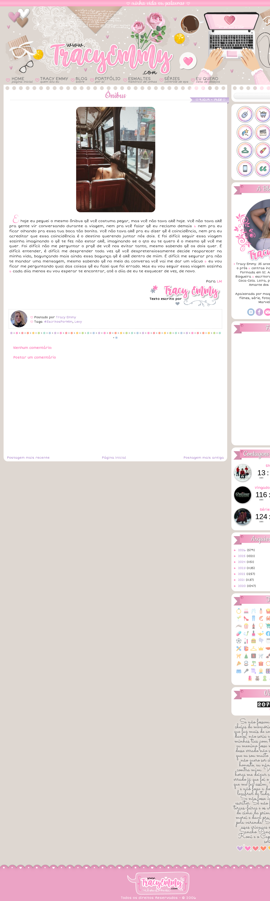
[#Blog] (245, 114)
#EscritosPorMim (58, 322)
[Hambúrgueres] (253, 643)
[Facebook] (259, 315)
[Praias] (253, 665)
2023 (242, 568)
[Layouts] (239, 651)
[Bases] (261, 613)
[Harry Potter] (261, 643)
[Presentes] (261, 665)
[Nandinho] (239, 658)
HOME (22, 79)
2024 (242, 562)
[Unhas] (250, 680)
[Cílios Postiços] (239, 628)
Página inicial (114, 457)
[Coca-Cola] (253, 628)
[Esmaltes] (253, 636)
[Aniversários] (246, 613)
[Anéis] (239, 613)
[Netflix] (253, 658)
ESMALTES (142, 79)
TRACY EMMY (54, 79)
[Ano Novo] (253, 613)
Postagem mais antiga (204, 457)
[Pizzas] (239, 665)
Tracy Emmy (66, 317)
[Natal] (246, 658)
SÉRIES (176, 79)
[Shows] (246, 673)
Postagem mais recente (28, 457)
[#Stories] (245, 168)
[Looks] (253, 651)
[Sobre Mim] (261, 673)
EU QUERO (208, 79)
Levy (78, 322)
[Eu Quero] (261, 636)
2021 (242, 580)
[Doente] (239, 636)
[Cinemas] (246, 628)
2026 (242, 550)
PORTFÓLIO (107, 79)
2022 (242, 574)
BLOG (81, 79)
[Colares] (261, 628)
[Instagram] (251, 315)
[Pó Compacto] (246, 665)
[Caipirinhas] (239, 620)
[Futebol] (239, 643)
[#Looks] (245, 150)
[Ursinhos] (257, 680)
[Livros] (246, 651)
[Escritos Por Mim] (246, 636)
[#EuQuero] (245, 132)
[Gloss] (246, 643)
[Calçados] (246, 620)
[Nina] (261, 658)
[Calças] (253, 620)
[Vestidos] (265, 680)
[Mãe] (261, 651)
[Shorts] (239, 673)
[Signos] (253, 673)
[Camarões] (261, 620)
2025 (242, 556)
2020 (242, 586)
